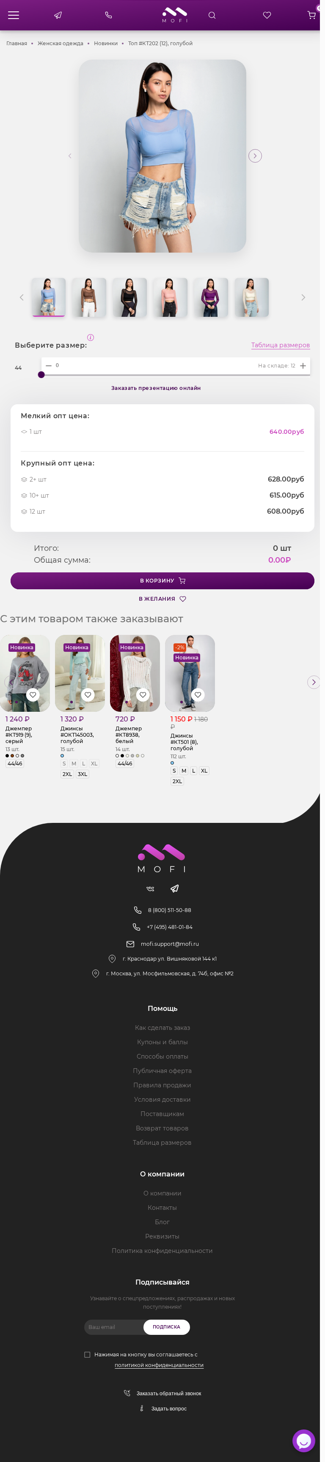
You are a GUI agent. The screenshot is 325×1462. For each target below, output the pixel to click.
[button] (255, 156)
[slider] (41, 374)
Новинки (106, 43)
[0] (311, 15)
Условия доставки (162, 1099)
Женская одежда (60, 43)
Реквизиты (162, 1236)
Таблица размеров (280, 345)
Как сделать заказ (162, 1028)
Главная (16, 43)
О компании (162, 1193)
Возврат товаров (162, 1128)
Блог (162, 1222)
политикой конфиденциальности (159, 1365)
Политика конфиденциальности (162, 1251)
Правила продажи (162, 1085)
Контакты (162, 1208)
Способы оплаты (162, 1056)
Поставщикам (162, 1114)
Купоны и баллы (162, 1042)
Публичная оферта (162, 1071)
